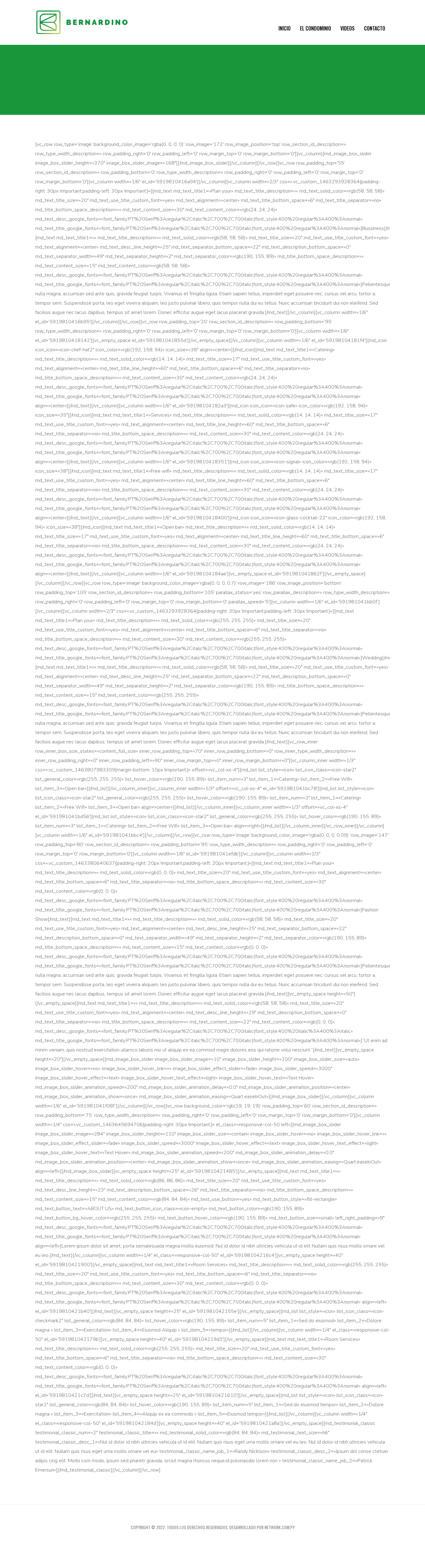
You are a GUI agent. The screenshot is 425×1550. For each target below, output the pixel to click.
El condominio (315, 28)
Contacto (374, 28)
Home (200, 94)
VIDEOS (347, 28)
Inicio (284, 28)
